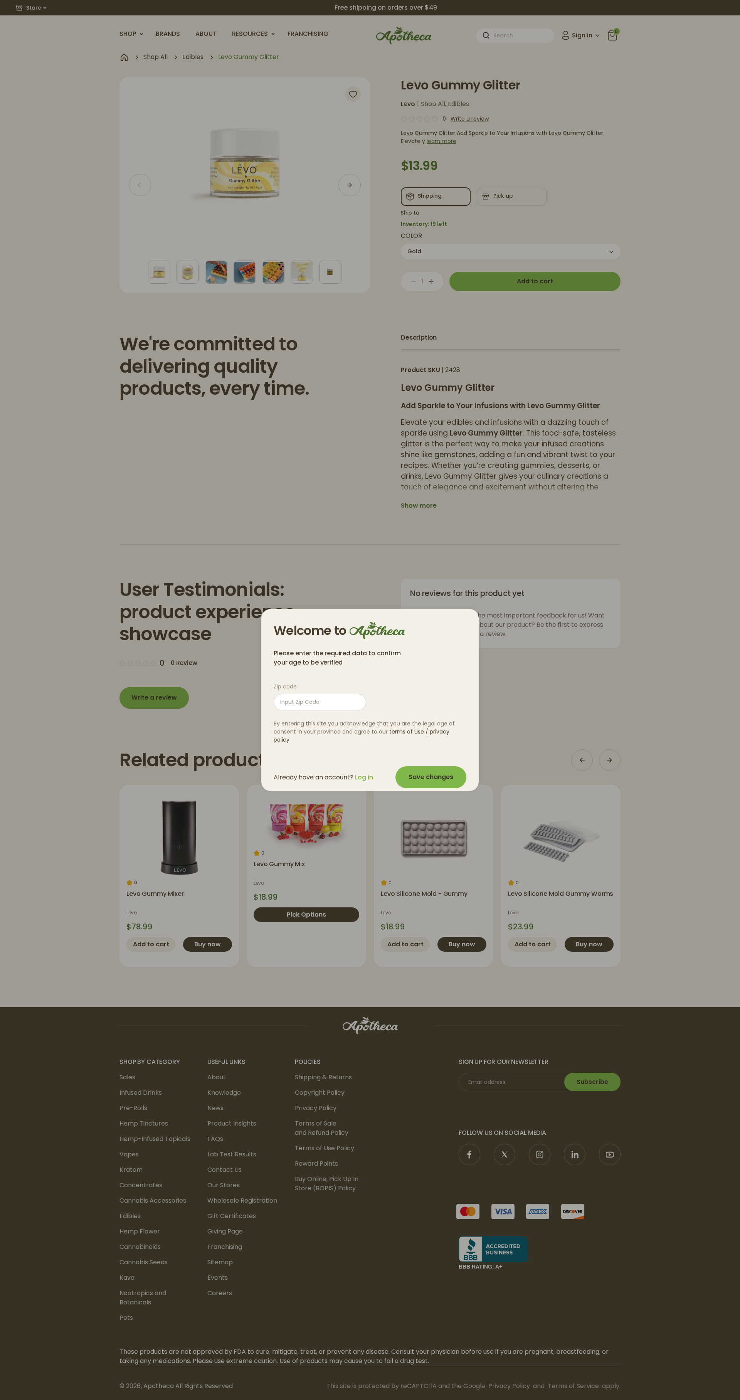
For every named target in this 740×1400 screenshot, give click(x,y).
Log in (364, 777)
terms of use (406, 731)
